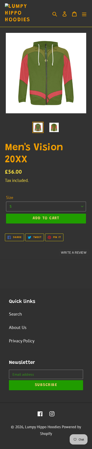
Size (9, 197)
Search (15, 314)
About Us (17, 327)
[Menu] (84, 13)
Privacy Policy (21, 341)
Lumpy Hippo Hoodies (43, 426)
